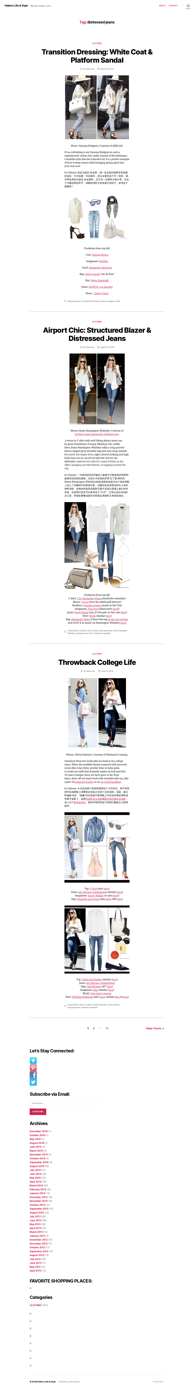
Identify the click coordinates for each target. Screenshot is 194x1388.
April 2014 (35, 1181)
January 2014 (37, 1193)
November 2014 (39, 1154)
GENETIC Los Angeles (101, 286)
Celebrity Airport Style (88, 630)
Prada (92, 615)
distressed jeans (74, 301)
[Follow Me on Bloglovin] (65, 1060)
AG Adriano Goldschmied (93, 892)
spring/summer (74, 1007)
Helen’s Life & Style (46, 1381)
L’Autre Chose (101, 293)
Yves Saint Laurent (100, 993)
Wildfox (103, 261)
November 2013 (39, 1201)
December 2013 (39, 1197)
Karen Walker (96, 895)
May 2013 (35, 1224)
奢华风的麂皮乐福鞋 (115, 798)
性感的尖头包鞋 (94, 798)
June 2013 (35, 1220)
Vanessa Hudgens (107, 301)
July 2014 (35, 1170)
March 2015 (36, 1150)
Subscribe (37, 1112)
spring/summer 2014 (84, 633)
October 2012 (37, 1247)
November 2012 (39, 1243)
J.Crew (85, 602)
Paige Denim (81, 612)
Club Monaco (93, 986)
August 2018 (37, 1143)
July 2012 (35, 1259)
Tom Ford (92, 609)
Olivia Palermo (114, 1005)
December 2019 (39, 1131)
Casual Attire (73, 630)
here (115, 609)
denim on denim (85, 1005)
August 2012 (37, 1255)
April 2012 (35, 1270)
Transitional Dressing (90, 301)
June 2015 (35, 1146)
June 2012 (35, 1263)
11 (107, 1028)
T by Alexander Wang (89, 598)
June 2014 (36, 1174)
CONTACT (173, 5)
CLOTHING (97, 43)
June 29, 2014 (107, 671)
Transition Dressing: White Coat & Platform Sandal (97, 55)
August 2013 (37, 1212)
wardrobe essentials (102, 633)
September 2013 (39, 1208)
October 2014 (37, 1158)
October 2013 (37, 1205)
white (118, 301)
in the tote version (118, 619)
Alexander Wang (80, 619)
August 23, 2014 (107, 347)
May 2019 (35, 1139)
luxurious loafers (84, 782)
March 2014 (36, 1185)
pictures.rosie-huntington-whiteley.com (97, 434)
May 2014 (35, 1177)
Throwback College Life (97, 662)
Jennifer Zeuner (92, 605)
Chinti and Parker (92, 979)
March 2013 (36, 1232)
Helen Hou (90, 69)
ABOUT (162, 5)
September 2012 (39, 1251)
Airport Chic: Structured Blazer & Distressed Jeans (97, 334)
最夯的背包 (80, 802)
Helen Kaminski (100, 280)
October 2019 (37, 1135)
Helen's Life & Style (16, 5)
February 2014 (38, 1189)
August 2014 (37, 1166)
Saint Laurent (92, 274)
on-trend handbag (111, 782)
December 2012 (39, 1239)
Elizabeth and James (88, 899)
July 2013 (35, 1216)
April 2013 (35, 1228)
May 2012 (35, 1266)
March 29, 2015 (107, 69)
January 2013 (37, 1236)
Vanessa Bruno (100, 254)
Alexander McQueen (100, 267)
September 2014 (39, 1162)
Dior (95, 990)
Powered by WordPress (69, 1381)
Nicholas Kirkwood (82, 997)
